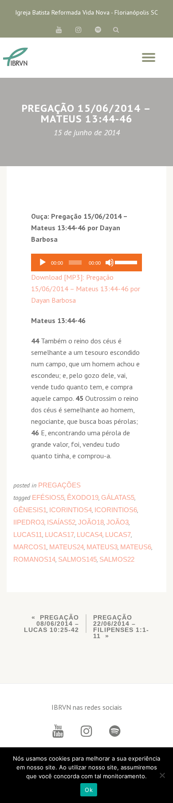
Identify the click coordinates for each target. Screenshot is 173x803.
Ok (89, 789)
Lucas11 (27, 534)
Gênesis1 (30, 510)
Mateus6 (135, 547)
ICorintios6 (115, 510)
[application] (86, 262)
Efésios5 (48, 497)
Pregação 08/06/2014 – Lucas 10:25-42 (51, 623)
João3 (117, 522)
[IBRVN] (15, 57)
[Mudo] (109, 262)
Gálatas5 (117, 497)
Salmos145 (77, 559)
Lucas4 (89, 534)
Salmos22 (116, 559)
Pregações (59, 485)
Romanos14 (34, 559)
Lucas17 (59, 534)
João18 (91, 522)
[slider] (126, 262)
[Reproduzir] (42, 262)
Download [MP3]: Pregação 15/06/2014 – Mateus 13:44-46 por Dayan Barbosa (85, 288)
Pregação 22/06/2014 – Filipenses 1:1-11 (121, 626)
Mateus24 (66, 547)
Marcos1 (30, 547)
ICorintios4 (70, 510)
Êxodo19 (82, 497)
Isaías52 (61, 522)
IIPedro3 (28, 522)
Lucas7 (118, 534)
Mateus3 (102, 547)
